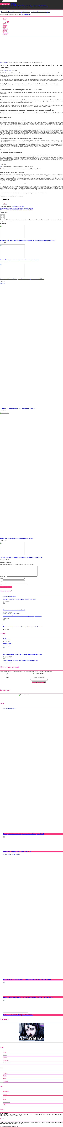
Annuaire (5, 1073)
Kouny (4, 1096)
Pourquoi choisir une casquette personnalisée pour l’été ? (16, 8)
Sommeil (22, 206)
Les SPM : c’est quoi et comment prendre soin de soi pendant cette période (21, 557)
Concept (5, 1055)
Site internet (2, 584)
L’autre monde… (14, 4)
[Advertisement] (31, 49)
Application (5, 1081)
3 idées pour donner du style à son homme (18, 1015)
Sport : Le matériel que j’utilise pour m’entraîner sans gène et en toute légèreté (22, 279)
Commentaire (3, 576)
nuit (13, 206)
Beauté (5, 25)
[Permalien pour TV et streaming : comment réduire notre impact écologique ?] (7, 658)
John (4, 1104)
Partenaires (5, 1060)
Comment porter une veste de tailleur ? (14, 610)
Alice (5, 70)
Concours (5, 33)
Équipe (4, 1052)
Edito (8, 21)
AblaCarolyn (6, 1091)
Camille (5, 1094)
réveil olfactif (17, 206)
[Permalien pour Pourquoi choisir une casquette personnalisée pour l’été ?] (9, 596)
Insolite (5, 31)
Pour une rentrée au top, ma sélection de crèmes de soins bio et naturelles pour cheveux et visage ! (25, 6)
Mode (4, 23)
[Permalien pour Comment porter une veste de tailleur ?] (6, 607)
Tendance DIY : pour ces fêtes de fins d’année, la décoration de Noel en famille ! (28, 5)
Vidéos (5, 34)
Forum (4, 1078)
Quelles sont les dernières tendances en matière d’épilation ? (16, 208)
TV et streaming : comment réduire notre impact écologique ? (20, 660)
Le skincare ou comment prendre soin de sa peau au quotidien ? (16, 209)
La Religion (13, 3)
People (5, 26)
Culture (5, 30)
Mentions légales (7, 1063)
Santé (4, 27)
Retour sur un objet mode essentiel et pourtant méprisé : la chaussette (23, 626)
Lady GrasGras (6, 1102)
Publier (4, 1075)
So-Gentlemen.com (26, 14)
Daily (8, 22)
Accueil (5, 18)
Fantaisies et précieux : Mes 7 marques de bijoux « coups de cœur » (22, 616)
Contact (5, 1057)
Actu (4, 19)
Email (1, 581)
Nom (1, 578)
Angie (4, 1099)
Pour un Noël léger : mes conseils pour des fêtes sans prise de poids (19, 259)
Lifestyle (5, 29)
